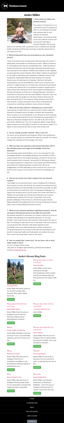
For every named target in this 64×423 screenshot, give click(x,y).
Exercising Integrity (39, 354)
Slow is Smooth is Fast (14, 377)
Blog (32, 407)
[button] (41, 5)
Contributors (32, 403)
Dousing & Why (12, 286)
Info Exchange (32, 411)
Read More (11, 299)
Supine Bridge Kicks (39, 377)
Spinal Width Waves (13, 309)
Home (32, 399)
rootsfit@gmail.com (19, 250)
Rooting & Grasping (13, 354)
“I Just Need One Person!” (41, 309)
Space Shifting (38, 333)
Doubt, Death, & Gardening (16, 330)
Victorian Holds (38, 265)
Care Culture (32, 416)
